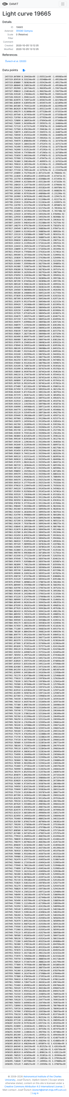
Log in (35, 1093)
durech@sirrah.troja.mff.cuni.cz (49, 1089)
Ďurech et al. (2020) (15, 61)
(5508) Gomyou (24, 30)
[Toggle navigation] (63, 4)
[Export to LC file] (24, 70)
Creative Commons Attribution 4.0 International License (33, 1086)
